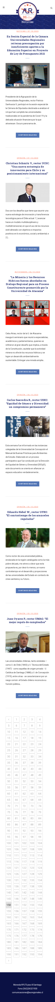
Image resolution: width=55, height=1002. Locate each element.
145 (8, 898)
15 (8, 738)
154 (40, 904)
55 (8, 787)
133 (32, 880)
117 (24, 861)
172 (24, 929)
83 (32, 818)
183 (32, 942)
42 (24, 768)
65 (8, 799)
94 (39, 830)
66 (16, 799)
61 (16, 793)
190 (8, 954)
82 (24, 818)
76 (16, 812)
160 (8, 917)
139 (40, 886)
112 (24, 855)
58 (32, 787)
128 (32, 874)
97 (24, 836)
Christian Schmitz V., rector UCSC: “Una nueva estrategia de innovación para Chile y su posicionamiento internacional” (27, 168)
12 (24, 731)
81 (16, 818)
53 (32, 781)
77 (24, 812)
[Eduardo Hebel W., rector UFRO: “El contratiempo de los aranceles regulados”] (28, 537)
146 (16, 898)
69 (39, 799)
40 (8, 768)
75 (8, 812)
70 (8, 806)
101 (16, 843)
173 (32, 929)
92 (24, 830)
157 (24, 911)
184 (40, 942)
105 (8, 849)
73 (32, 806)
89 (39, 824)
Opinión (21, 158)
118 (32, 861)
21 (16, 744)
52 (24, 781)
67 (24, 799)
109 (40, 849)
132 (24, 880)
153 (32, 904)
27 (24, 750)
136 (16, 886)
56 (16, 787)
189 (40, 948)
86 (16, 824)
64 (39, 793)
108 (32, 849)
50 (8, 781)
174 (40, 929)
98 (32, 836)
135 (8, 886)
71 (16, 806)
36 (16, 762)
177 (24, 935)
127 (24, 874)
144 (40, 892)
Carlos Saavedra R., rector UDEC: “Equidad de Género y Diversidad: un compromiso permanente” (27, 403)
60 (8, 793)
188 (32, 948)
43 (32, 768)
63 (32, 793)
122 (24, 867)
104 (40, 843)
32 (24, 756)
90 (8, 830)
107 (24, 849)
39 (39, 762)
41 (16, 768)
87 (24, 824)
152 (24, 904)
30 (8, 756)
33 (32, 756)
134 (40, 880)
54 (39, 781)
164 (40, 917)
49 (39, 775)
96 (16, 836)
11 (16, 731)
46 (16, 775)
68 (32, 799)
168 (32, 923)
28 (32, 750)
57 (24, 787)
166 (16, 923)
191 (16, 954)
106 (16, 849)
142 (24, 892)
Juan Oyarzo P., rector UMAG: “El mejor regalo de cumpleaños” (27, 620)
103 (32, 843)
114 (40, 855)
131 (16, 880)
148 (32, 898)
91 (16, 830)
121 (16, 867)
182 (24, 942)
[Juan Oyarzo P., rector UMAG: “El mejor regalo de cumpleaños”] (28, 642)
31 (16, 756)
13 (32, 731)
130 (8, 880)
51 (16, 781)
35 (8, 762)
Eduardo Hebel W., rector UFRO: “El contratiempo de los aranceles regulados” (27, 515)
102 (24, 843)
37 (24, 762)
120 (8, 867)
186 (16, 948)
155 (8, 911)
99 (39, 836)
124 (40, 867)
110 (8, 855)
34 (39, 756)
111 (16, 855)
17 (24, 738)
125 (8, 874)
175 (8, 935)
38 (32, 762)
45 (8, 775)
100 (8, 843)
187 (24, 948)
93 (32, 830)
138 (32, 886)
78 (32, 812)
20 (8, 744)
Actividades (21, 272)
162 (24, 917)
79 (39, 812)
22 (24, 744)
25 (8, 750)
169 (40, 923)
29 (39, 750)
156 (16, 911)
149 (40, 898)
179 (40, 935)
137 (24, 886)
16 (16, 738)
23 (32, 744)
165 (8, 923)
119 (40, 861)
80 (8, 818)
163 (32, 917)
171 (16, 929)
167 (24, 923)
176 (16, 935)
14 (39, 731)
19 (39, 738)
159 (40, 911)
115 (8, 861)
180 (8, 942)
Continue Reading (27, 135)
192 (24, 954)
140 (8, 892)
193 (32, 954)
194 (40, 954)
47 (24, 775)
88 (32, 824)
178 (32, 935)
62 (24, 793)
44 (39, 768)
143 (32, 892)
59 (39, 787)
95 (8, 836)
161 (16, 917)
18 (32, 738)
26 (16, 750)
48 (32, 775)
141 (16, 892)
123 (32, 867)
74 (39, 806)
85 (8, 824)
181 (16, 942)
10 (8, 731)
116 (16, 861)
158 (32, 911)
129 (40, 874)
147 (24, 898)
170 (8, 929)
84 (39, 818)
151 (16, 904)
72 (24, 806)
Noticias (21, 31)
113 (32, 855)
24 (39, 744)
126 (16, 874)
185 (8, 948)
